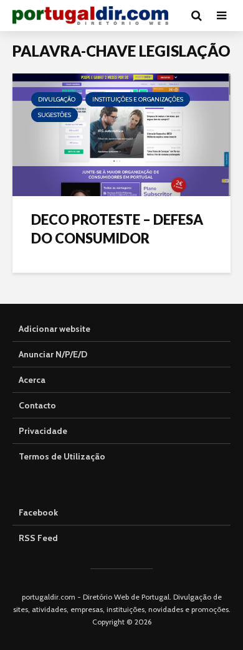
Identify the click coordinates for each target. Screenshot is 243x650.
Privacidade (43, 430)
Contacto (37, 405)
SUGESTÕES (54, 115)
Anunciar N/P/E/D (53, 354)
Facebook (38, 512)
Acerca (32, 379)
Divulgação (56, 99)
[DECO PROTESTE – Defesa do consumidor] (121, 133)
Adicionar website (54, 328)
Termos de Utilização (62, 456)
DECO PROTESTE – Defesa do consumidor (117, 229)
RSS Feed (38, 538)
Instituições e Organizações (137, 99)
